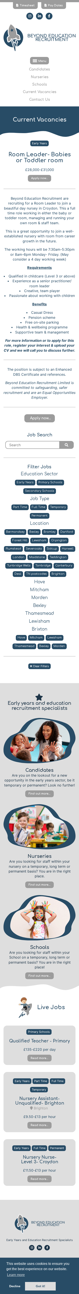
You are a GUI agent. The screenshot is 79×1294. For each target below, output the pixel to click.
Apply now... (39, 178)
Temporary (58, 507)
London (18, 557)
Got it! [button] (40, 1286)
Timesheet (27, 5)
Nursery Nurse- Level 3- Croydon (39, 1159)
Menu (42, 61)
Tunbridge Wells (19, 565)
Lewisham (39, 540)
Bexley (34, 531)
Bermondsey (15, 531)
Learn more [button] (16, 1275)
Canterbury (63, 565)
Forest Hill (20, 540)
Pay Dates (55, 5)
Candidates (39, 69)
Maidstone (37, 557)
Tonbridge (42, 565)
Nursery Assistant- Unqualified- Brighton (39, 1100)
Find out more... (39, 793)
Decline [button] (14, 1286)
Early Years (39, 143)
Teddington (58, 557)
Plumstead (13, 548)
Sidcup (52, 548)
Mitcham (36, 637)
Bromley (50, 531)
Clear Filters (40, 666)
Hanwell (68, 548)
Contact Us (39, 100)
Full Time (38, 507)
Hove (21, 637)
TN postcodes (36, 573)
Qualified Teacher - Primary (39, 1041)
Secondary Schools (39, 490)
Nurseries (39, 77)
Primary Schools (50, 482)
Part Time (20, 507)
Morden (59, 646)
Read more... (39, 1058)
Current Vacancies (39, 92)
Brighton (58, 573)
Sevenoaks (34, 548)
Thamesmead (24, 646)
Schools (39, 84)
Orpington (59, 540)
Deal (17, 573)
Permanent (40, 515)
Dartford (66, 531)
